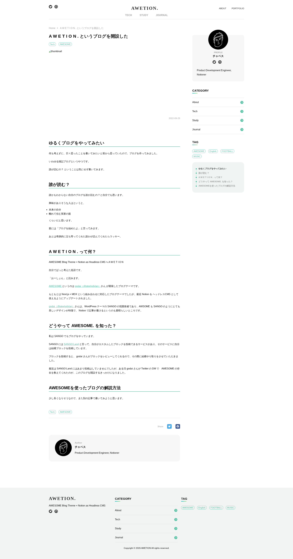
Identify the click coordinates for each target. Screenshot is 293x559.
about (222, 8)
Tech (52, 44)
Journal (196, 129)
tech (128, 15)
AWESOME (65, 44)
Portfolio (238, 8)
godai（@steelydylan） (88, 286)
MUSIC (197, 156)
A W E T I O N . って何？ (210, 177)
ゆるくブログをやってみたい (212, 168)
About (195, 102)
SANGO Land (71, 344)
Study (195, 120)
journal (162, 15)
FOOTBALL (227, 151)
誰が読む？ (204, 173)
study (144, 15)
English (213, 151)
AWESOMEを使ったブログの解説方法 (217, 186)
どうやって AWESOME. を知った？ (216, 181)
